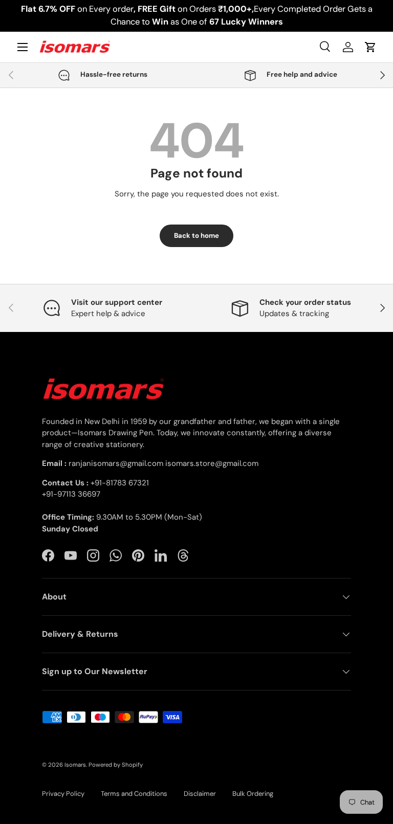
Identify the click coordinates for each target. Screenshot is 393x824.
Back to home (196, 235)
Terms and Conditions (134, 793)
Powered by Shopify (116, 764)
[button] (370, 47)
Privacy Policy (63, 793)
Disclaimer (200, 793)
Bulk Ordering (252, 793)
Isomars (75, 764)
